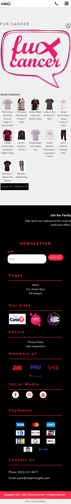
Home (35, 285)
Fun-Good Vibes (35, 289)
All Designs (35, 293)
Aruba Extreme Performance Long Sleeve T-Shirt (49, 149)
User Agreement (35, 346)
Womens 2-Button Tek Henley (7, 177)
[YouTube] (43, 394)
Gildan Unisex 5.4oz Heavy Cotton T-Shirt (63, 119)
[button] (17, 319)
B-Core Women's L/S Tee (21, 146)
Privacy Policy (36, 342)
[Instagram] (29, 394)
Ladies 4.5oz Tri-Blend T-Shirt (49, 115)
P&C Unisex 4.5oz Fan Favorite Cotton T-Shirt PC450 (7, 119)
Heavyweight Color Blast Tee (35, 146)
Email (10, 251)
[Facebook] (15, 394)
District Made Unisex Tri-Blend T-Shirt (35, 115)
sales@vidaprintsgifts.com (33, 478)
